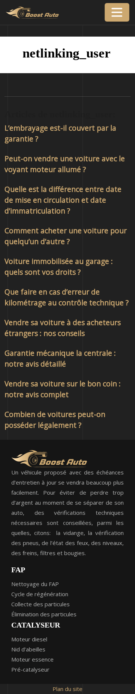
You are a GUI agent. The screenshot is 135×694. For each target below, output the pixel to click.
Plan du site (67, 689)
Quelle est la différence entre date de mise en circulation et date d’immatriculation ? (63, 200)
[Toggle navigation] (117, 12)
